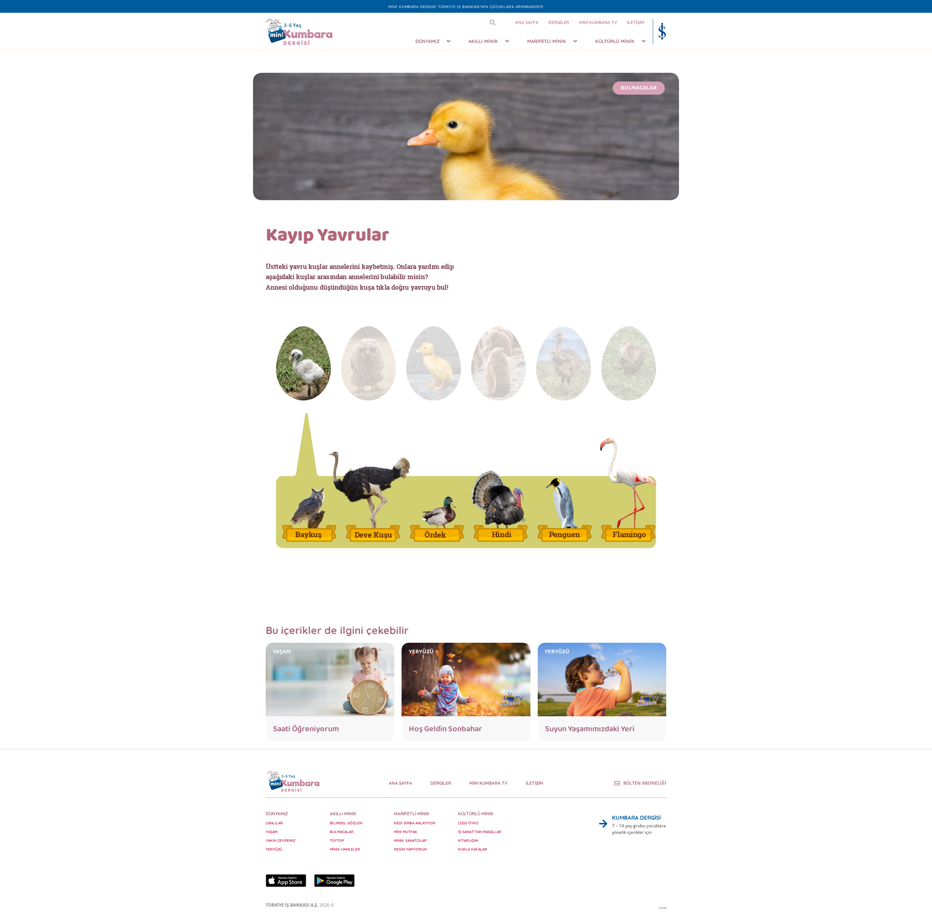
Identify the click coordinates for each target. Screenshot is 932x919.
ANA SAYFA (400, 783)
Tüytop (337, 840)
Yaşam (271, 831)
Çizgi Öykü (468, 823)
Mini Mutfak (405, 831)
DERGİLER (440, 783)
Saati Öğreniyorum (306, 729)
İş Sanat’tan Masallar (479, 831)
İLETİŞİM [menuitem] (635, 22)
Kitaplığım (468, 840)
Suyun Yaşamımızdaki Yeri (590, 729)
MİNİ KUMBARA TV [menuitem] (598, 22)
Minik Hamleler (345, 849)
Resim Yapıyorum (410, 849)
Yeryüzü (274, 849)
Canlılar (274, 823)
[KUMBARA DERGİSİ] (603, 823)
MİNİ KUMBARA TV (488, 783)
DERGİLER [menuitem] (558, 22)
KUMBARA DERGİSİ (636, 817)
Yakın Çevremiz (280, 840)
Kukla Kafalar (472, 849)
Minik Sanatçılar (410, 840)
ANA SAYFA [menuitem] (526, 22)
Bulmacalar (639, 87)
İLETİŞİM (534, 783)
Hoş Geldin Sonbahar (445, 729)
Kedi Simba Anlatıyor (414, 823)
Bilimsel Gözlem (346, 823)
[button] (493, 22)
